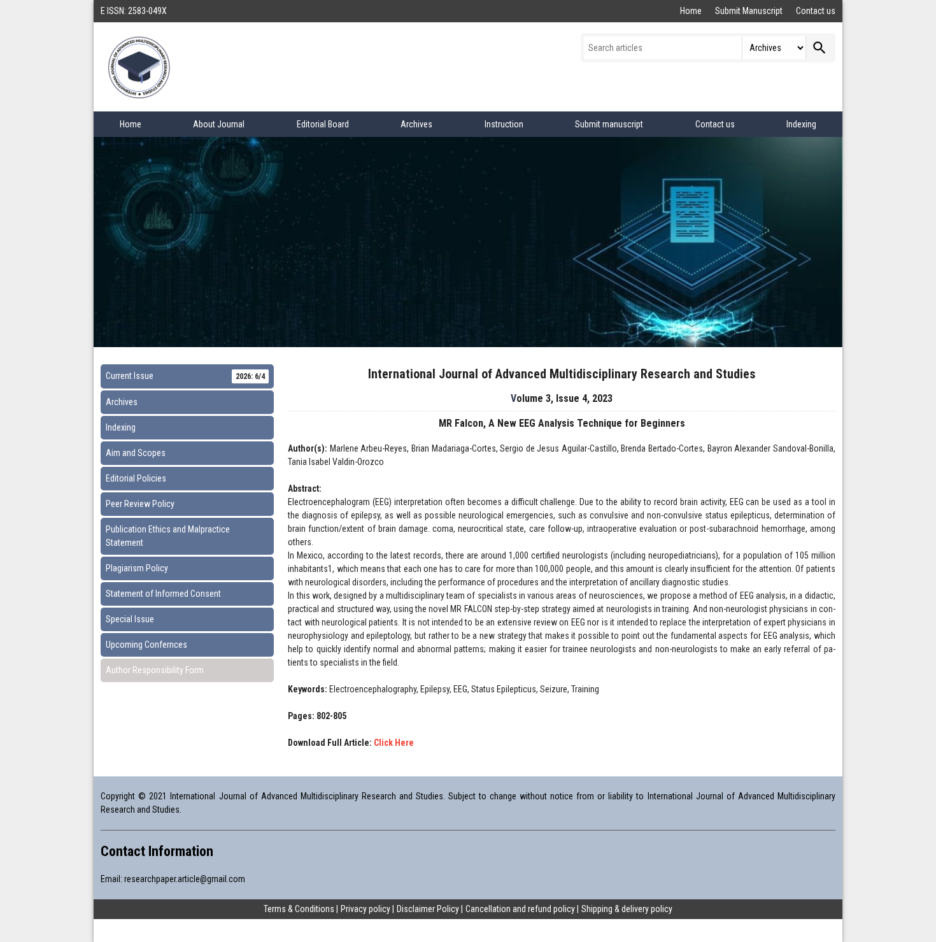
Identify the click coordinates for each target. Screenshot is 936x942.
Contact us (815, 11)
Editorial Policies (136, 478)
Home (692, 11)
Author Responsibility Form (155, 670)
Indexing (801, 124)
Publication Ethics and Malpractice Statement (168, 536)
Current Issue (185, 376)
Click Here (394, 743)
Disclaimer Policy (428, 909)
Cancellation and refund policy (520, 909)
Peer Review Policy (140, 504)
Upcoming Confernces (146, 644)
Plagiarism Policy (137, 568)
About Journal (219, 124)
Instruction (504, 124)
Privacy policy (365, 909)
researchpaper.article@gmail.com (184, 879)
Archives (416, 124)
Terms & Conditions (299, 909)
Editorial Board (323, 124)
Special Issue (130, 619)
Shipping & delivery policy (626, 909)
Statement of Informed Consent (163, 594)
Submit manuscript (609, 124)
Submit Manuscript (749, 11)
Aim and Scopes (136, 453)
